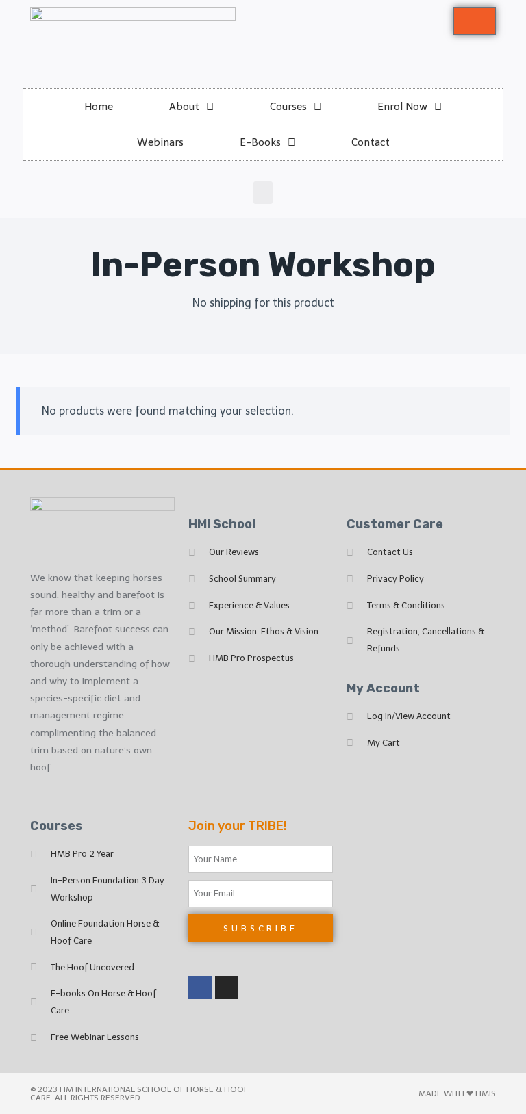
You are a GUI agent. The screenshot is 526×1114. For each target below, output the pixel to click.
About (184, 107)
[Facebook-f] (200, 987)
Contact (370, 142)
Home (98, 107)
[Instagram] (226, 987)
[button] (263, 192)
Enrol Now (402, 107)
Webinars (160, 142)
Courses (288, 107)
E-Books (260, 142)
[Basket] (474, 21)
